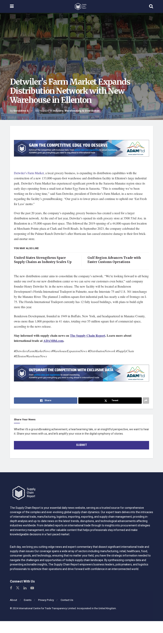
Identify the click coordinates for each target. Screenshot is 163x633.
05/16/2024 (42, 111)
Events (27, 600)
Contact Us (67, 600)
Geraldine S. (21, 111)
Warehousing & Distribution (82, 111)
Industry (58, 111)
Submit (81, 445)
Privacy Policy (46, 600)
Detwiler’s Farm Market (29, 173)
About (13, 600)
